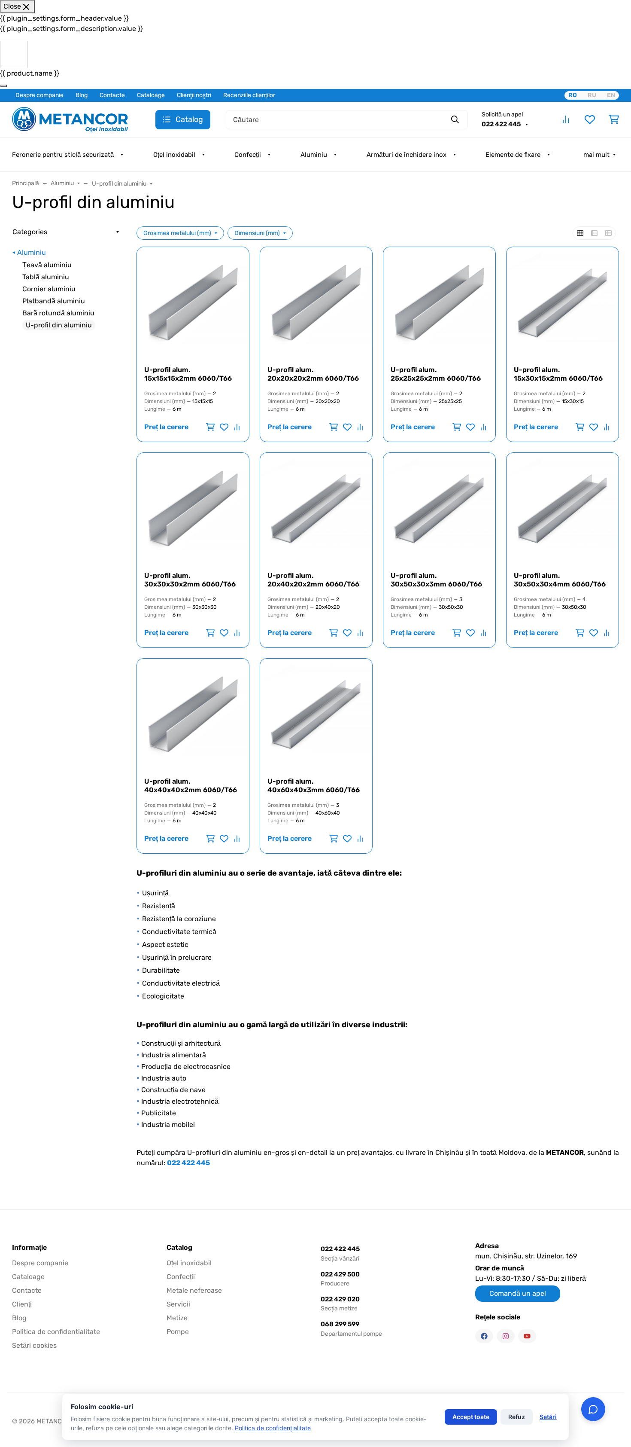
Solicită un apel (502, 114)
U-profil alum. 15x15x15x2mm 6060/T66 (188, 374)
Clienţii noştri (194, 95)
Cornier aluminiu (49, 289)
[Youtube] (527, 1336)
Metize (177, 1318)
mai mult (596, 155)
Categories (29, 232)
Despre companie (39, 95)
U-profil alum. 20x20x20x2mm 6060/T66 (313, 374)
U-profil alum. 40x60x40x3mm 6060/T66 (313, 785)
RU (592, 95)
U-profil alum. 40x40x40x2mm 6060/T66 (190, 785)
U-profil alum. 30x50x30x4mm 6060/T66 (560, 579)
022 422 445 (502, 124)
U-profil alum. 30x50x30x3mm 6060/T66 (436, 579)
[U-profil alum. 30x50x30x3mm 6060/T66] (439, 509)
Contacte (112, 95)
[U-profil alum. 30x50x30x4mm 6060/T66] (562, 509)
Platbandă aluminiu (53, 301)
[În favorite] (224, 427)
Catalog (179, 1247)
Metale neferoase (194, 1290)
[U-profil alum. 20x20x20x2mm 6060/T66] (316, 303)
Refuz (516, 1416)
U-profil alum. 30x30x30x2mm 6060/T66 (190, 579)
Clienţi (22, 1304)
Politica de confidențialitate (273, 1428)
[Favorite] (590, 119)
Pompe (178, 1332)
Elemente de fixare (512, 155)
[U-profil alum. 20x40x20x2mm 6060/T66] (316, 509)
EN (611, 95)
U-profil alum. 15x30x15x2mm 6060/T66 (558, 374)
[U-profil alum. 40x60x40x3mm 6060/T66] (316, 714)
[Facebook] (484, 1336)
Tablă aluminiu (45, 277)
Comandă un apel (517, 1293)
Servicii (178, 1304)
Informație (29, 1247)
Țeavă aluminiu (47, 265)
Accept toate (470, 1416)
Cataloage (151, 95)
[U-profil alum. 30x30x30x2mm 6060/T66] (193, 509)
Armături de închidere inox (406, 155)
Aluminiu (313, 155)
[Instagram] (506, 1336)
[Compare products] (566, 119)
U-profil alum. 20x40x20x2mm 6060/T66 (313, 579)
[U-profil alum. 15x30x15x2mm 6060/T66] (562, 303)
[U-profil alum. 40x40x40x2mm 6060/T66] (193, 714)
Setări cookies (34, 1345)
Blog (82, 95)
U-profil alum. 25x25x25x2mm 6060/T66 (436, 374)
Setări (548, 1416)
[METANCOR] (70, 119)
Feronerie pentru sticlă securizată (63, 155)
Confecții (247, 155)
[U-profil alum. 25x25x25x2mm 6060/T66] (439, 303)
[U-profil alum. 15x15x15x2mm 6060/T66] (193, 303)
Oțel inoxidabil (174, 155)
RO (572, 95)
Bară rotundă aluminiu (58, 313)
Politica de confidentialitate (56, 1332)
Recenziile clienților (249, 95)
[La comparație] (236, 427)
